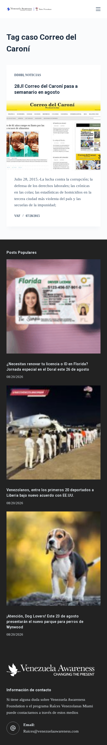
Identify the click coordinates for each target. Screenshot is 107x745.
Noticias (33, 75)
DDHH (19, 75)
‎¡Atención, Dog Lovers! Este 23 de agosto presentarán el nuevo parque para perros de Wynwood (44, 621)
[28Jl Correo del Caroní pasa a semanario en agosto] (53, 136)
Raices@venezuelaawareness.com (51, 731)
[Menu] (98, 9)
